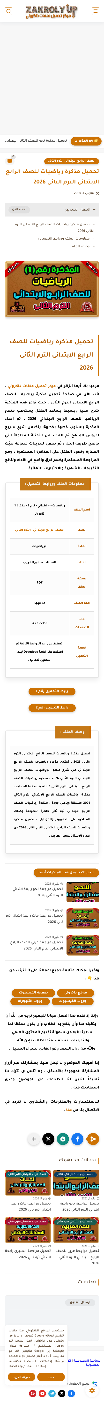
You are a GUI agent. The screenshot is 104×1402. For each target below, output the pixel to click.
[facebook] (71, 1393)
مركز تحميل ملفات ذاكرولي (32, 386)
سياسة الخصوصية (87, 1361)
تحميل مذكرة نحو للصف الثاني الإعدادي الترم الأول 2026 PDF (34, 141)
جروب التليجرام (30, 1001)
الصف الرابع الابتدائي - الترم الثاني (39, 530)
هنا (69, 1110)
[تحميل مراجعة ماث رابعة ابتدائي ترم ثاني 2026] (83, 918)
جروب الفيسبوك (72, 1001)
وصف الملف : (79, 246)
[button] (77, 1139)
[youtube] (42, 1393)
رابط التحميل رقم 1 (52, 692)
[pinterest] (32, 1393)
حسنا (51, 1377)
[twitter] (61, 1393)
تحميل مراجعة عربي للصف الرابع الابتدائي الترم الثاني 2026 (36, 946)
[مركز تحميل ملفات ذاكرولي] (52, 11)
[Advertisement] (52, 79)
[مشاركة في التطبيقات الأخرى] (34, 1139)
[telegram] (52, 1393)
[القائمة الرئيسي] (95, 11)
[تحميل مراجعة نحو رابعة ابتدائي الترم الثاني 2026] (83, 892)
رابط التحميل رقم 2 (52, 708)
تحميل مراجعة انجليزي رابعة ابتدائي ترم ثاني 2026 (28, 1254)
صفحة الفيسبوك (33, 993)
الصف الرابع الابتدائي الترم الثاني (72, 161)
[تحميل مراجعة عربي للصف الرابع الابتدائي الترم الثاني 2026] (83, 945)
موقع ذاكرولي (75, 993)
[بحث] (8, 11)
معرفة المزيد (21, 1377)
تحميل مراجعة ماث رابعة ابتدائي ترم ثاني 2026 (34, 919)
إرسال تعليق (80, 1302)
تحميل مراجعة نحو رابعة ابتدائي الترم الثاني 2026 (38, 893)
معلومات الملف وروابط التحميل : (64, 239)
